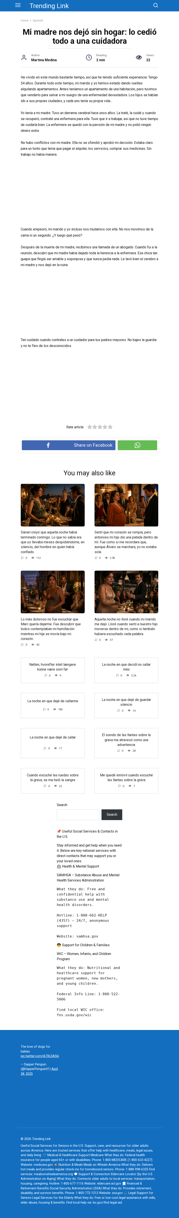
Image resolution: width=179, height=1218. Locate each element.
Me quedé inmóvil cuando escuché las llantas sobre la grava (126, 777)
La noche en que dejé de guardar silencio (126, 702)
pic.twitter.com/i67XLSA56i (40, 1056)
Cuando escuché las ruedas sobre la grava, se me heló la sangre (53, 777)
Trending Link (49, 6)
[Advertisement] (89, 194)
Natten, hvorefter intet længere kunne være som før (52, 666)
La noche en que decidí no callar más (126, 666)
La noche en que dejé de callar (53, 737)
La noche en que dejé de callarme (52, 701)
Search (62, 805)
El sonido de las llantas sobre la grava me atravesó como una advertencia (126, 740)
